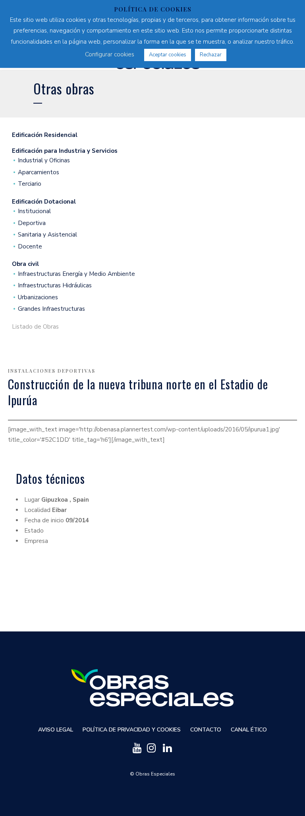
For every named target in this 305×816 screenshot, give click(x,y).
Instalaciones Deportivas (51, 371)
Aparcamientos (38, 172)
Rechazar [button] (211, 54)
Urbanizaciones (38, 297)
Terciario (29, 184)
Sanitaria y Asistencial (47, 235)
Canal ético (249, 729)
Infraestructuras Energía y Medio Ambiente (76, 274)
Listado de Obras (35, 327)
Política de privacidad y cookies (132, 729)
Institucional (34, 211)
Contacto (205, 729)
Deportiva (32, 223)
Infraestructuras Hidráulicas (55, 285)
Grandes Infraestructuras (51, 309)
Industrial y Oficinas (44, 160)
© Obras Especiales (152, 774)
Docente (30, 246)
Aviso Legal (55, 729)
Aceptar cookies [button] (167, 54)
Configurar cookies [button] (109, 54)
